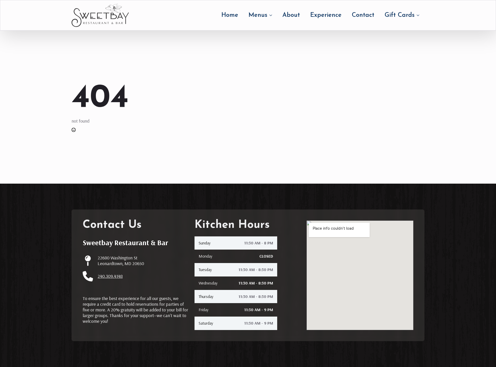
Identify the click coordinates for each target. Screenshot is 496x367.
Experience (326, 15)
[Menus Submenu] (272, 15)
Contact (363, 15)
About (291, 15)
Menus (258, 15)
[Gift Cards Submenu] (419, 15)
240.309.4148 (110, 276)
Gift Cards (400, 15)
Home (229, 15)
